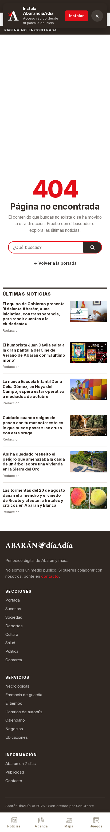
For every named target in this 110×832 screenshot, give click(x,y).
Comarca (13, 660)
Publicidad (14, 772)
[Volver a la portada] (39, 546)
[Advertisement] (55, 92)
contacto (50, 576)
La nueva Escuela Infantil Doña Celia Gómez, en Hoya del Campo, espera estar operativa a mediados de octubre (33, 389)
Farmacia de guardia (23, 694)
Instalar (76, 16)
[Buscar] (92, 247)
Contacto (13, 780)
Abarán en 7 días (20, 763)
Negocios (14, 728)
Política (11, 651)
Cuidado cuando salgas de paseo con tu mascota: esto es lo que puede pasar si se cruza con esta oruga (33, 425)
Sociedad (13, 617)
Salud (10, 642)
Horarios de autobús (23, 712)
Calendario (15, 720)
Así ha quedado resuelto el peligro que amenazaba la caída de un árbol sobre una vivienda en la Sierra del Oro (34, 461)
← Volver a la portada (55, 263)
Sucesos (13, 608)
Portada (12, 600)
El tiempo (13, 703)
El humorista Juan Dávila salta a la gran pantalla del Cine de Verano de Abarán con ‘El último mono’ (34, 352)
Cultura (11, 634)
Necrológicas (17, 686)
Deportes (14, 626)
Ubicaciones (16, 737)
